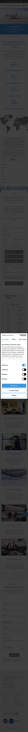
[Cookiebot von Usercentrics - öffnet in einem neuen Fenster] (20, 335)
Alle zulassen (14, 385)
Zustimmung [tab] (5, 339)
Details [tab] (14, 339)
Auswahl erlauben (14, 390)
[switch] (24, 369)
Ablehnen (14, 395)
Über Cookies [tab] (22, 339)
